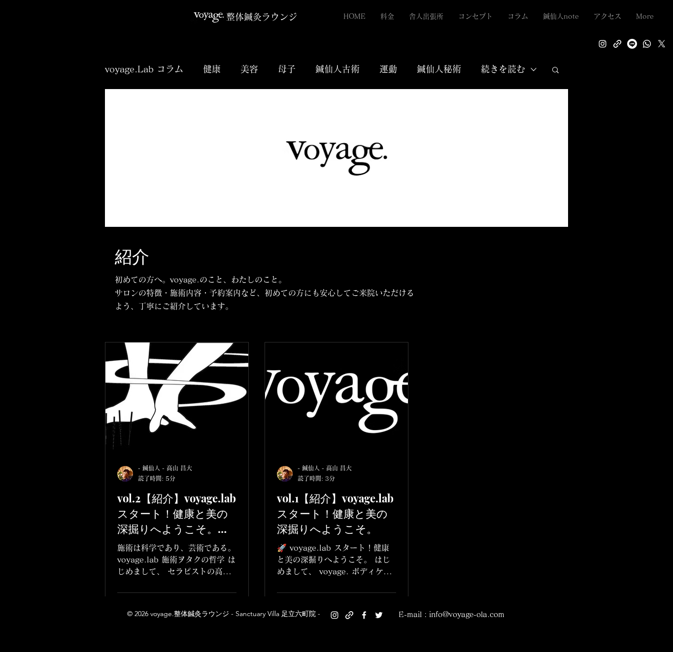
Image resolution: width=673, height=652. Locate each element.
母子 (287, 68)
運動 (388, 68)
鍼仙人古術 (337, 68)
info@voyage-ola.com (467, 614)
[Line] (632, 44)
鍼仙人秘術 (439, 68)
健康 (212, 68)
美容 (249, 68)
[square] (647, 44)
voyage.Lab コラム (144, 68)
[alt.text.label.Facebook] (364, 615)
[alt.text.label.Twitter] (662, 44)
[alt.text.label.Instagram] (602, 44)
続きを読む (503, 68)
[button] (555, 70)
